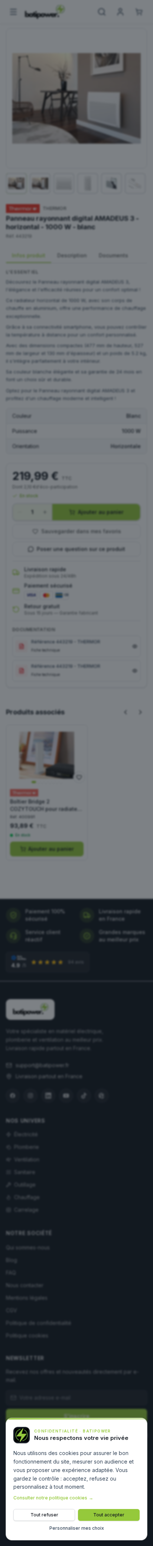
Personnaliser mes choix (76, 1528)
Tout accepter (108, 1515)
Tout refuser (44, 1515)
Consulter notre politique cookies (53, 1498)
